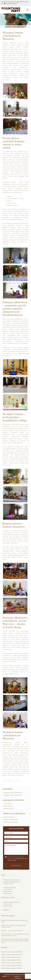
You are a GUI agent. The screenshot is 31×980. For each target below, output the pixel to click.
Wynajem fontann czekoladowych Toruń (11, 960)
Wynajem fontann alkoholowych (13, 795)
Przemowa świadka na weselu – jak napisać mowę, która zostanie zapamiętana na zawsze (15, 934)
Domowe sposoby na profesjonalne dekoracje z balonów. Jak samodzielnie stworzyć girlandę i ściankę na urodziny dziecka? (15, 940)
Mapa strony (11, 976)
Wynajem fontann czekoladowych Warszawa (12, 954)
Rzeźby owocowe (9, 808)
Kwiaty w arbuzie (8, 906)
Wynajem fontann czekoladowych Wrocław (11, 965)
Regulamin (6, 910)
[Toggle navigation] (27, 10)
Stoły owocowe (7, 889)
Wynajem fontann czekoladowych (13, 792)
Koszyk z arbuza (8, 904)
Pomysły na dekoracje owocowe (11, 902)
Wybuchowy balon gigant (11, 822)
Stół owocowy (8, 803)
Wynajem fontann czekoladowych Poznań (11, 962)
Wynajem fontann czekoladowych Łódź (10, 957)
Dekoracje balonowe (9, 817)
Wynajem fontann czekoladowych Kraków (11, 968)
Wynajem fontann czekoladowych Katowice (11, 952)
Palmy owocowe (8, 806)
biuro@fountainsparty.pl (11, 3)
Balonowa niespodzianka (11, 819)
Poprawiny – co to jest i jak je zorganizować (12, 930)
